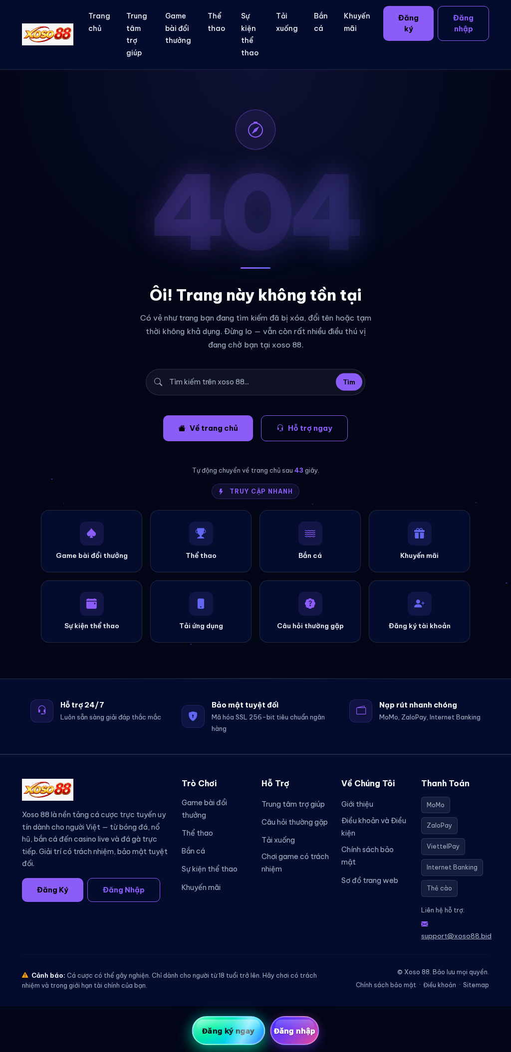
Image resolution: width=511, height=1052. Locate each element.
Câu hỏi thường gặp (294, 822)
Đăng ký (408, 23)
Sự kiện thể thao (249, 34)
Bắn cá (321, 22)
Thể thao (216, 22)
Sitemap (476, 985)
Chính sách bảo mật (367, 856)
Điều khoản (439, 985)
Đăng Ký (52, 889)
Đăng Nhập (124, 889)
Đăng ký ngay (228, 1031)
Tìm (349, 382)
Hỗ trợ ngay (310, 428)
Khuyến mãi (357, 22)
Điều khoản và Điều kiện (373, 827)
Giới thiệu (357, 804)
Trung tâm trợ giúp (136, 34)
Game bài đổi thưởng (178, 28)
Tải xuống (287, 22)
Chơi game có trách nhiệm (295, 863)
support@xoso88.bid (456, 935)
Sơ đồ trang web (369, 880)
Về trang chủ (214, 428)
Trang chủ (99, 22)
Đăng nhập (463, 23)
